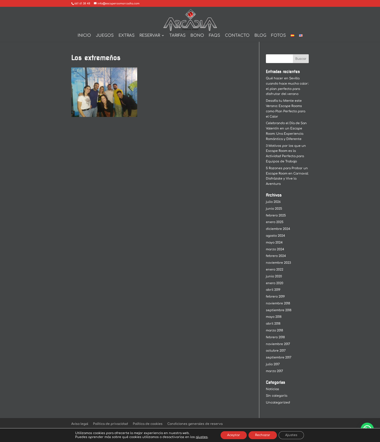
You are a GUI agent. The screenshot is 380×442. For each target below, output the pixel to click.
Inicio (84, 36)
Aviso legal (79, 424)
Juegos (105, 36)
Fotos (278, 36)
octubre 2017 (276, 350)
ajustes (202, 437)
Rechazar (262, 435)
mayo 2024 (274, 242)
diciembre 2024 (278, 229)
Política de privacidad (110, 424)
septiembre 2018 (278, 310)
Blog (260, 36)
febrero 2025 (276, 215)
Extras (127, 36)
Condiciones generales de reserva (195, 424)
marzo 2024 (275, 249)
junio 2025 (274, 208)
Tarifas (177, 36)
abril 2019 (273, 289)
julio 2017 (273, 364)
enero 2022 (274, 269)
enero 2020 (274, 283)
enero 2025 (274, 222)
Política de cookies (148, 424)
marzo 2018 (274, 330)
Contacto (237, 36)
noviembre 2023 (278, 262)
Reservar (149, 36)
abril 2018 (273, 323)
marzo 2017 (274, 371)
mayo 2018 (273, 316)
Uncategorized (278, 402)
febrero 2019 (275, 296)
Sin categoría (276, 395)
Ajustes (291, 435)
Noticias (272, 389)
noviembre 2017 (278, 344)
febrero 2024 (276, 256)
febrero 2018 (275, 337)
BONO (197, 36)
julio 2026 (273, 202)
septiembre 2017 (278, 357)
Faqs (214, 36)
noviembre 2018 (278, 303)
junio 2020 (274, 276)
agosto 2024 (275, 235)
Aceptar (233, 435)
